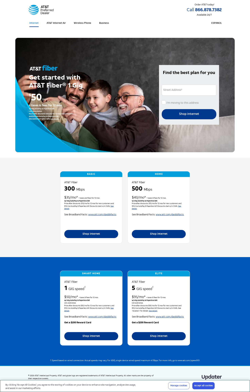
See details (54, 119)
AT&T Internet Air (56, 23)
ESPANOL (216, 23)
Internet (34, 23)
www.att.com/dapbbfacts (102, 214)
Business (104, 23)
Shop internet (189, 114)
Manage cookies (178, 386)
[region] (125, 386)
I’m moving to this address (182, 103)
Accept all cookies (203, 386)
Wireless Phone (82, 23)
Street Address (172, 90)
